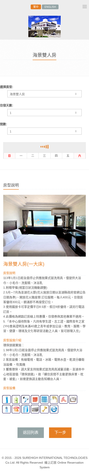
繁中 (35, 6)
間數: (3, 124)
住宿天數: (6, 105)
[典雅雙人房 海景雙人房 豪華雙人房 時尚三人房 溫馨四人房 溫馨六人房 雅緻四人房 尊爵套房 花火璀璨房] (44, 93)
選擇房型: (6, 87)
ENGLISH (50, 6)
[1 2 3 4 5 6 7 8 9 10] (44, 131)
